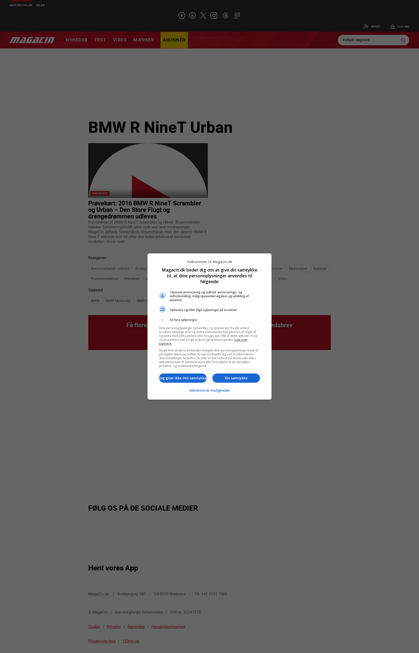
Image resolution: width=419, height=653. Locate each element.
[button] (209, 320)
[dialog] (209, 326)
